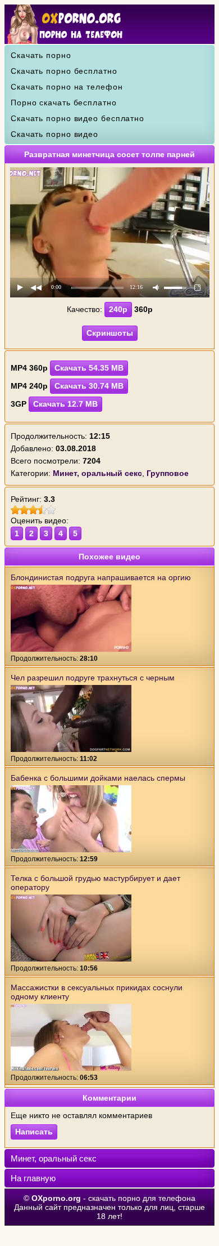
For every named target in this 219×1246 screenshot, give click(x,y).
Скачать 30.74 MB (89, 385)
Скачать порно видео (54, 134)
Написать (34, 1131)
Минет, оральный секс (54, 1158)
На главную (33, 1178)
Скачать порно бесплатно (64, 70)
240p (118, 309)
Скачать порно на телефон (67, 86)
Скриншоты (109, 332)
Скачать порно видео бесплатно (77, 118)
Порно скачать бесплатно (64, 102)
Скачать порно (41, 55)
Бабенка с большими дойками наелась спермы (98, 777)
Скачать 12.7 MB (65, 403)
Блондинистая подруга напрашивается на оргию (101, 577)
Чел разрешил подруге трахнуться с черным (93, 677)
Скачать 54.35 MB (89, 367)
